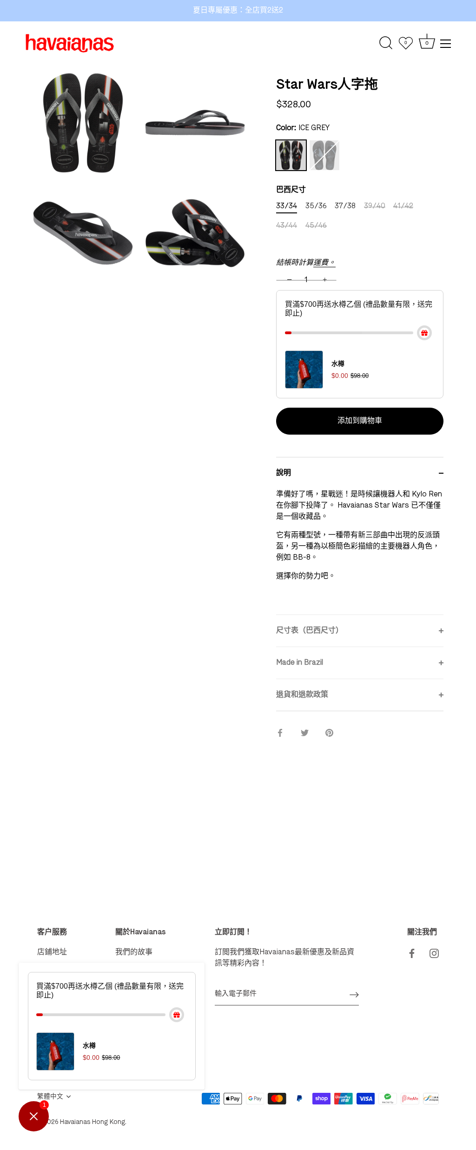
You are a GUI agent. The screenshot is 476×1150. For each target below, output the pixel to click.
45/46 (316, 226)
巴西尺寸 (291, 190)
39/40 (374, 206)
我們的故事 (133, 952)
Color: (303, 128)
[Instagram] (434, 952)
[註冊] (354, 994)
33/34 (286, 206)
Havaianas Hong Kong (92, 1122)
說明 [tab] (283, 473)
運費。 (324, 263)
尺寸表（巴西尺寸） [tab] (309, 630)
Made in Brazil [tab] (299, 663)
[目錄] (446, 43)
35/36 (316, 206)
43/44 (286, 226)
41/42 (403, 206)
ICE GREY (291, 155)
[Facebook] (411, 952)
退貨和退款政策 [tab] (302, 695)
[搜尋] (386, 43)
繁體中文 (50, 1097)
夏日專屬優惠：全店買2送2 (238, 10)
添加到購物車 (359, 421)
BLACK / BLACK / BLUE (324, 155)
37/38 (345, 206)
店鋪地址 (52, 952)
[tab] (359, 552)
